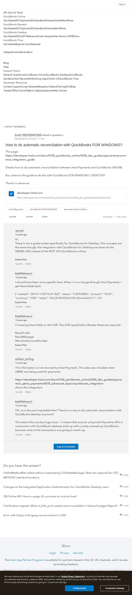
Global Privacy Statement (73, 576)
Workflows (67, 20)
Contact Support (12, 86)
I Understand (79, 588)
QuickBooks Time (69, 78)
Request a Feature (47, 86)
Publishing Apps (39, 78)
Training (61, 86)
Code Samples (45, 36)
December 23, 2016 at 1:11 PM (29, 139)
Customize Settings (114, 588)
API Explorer (23, 20)
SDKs (33, 20)
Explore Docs (23, 44)
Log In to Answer (66, 446)
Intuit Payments (21, 78)
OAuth (58, 20)
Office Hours (18, 90)
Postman (49, 20)
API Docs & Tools (13, 12)
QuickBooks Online (35, 74)
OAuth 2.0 (53, 78)
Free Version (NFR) (63, 36)
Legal (52, 552)
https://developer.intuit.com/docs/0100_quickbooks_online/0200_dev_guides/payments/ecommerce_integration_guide (65, 198)
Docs (76, 36)
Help (6, 66)
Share (44, 216)
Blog (6, 62)
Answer (29, 216)
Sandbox (40, 20)
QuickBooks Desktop (57, 74)
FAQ (68, 86)
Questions (47, 90)
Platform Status (33, 90)
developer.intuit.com (30, 192)
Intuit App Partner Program (26, 560)
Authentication (24, 52)
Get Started (9, 20)
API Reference (29, 36)
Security (78, 552)
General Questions (13, 74)
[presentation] (11, 194)
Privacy (64, 552)
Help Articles (60, 90)
